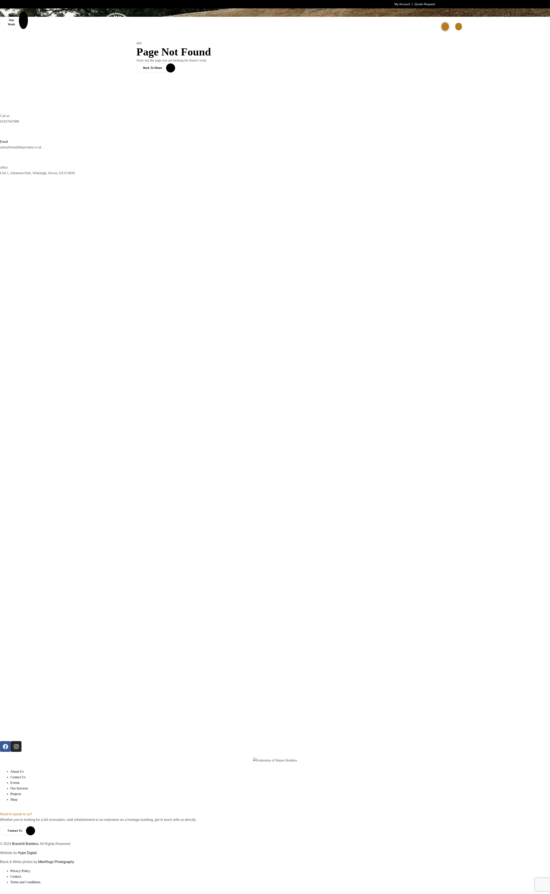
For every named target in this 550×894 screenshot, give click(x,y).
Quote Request (424, 4)
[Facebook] (5, 746)
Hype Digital (27, 853)
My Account (402, 4)
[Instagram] (16, 746)
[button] (458, 26)
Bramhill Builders (25, 844)
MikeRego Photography (56, 862)
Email (4, 141)
